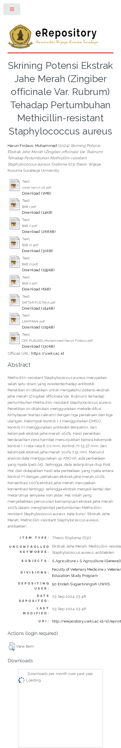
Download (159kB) (38, 270)
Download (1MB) (36, 193)
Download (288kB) (39, 231)
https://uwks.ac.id (47, 353)
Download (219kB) (38, 327)
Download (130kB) (38, 346)
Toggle (12, 10)
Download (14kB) (37, 212)
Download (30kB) (37, 250)
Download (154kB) (38, 308)
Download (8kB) (36, 289)
